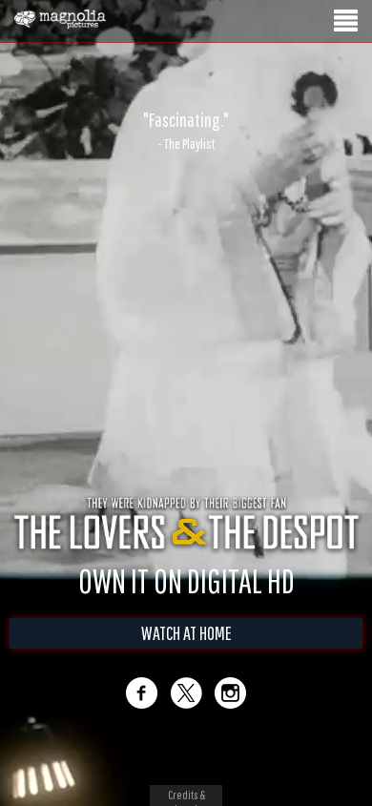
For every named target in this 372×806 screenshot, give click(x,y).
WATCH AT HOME (186, 653)
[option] (186, 131)
